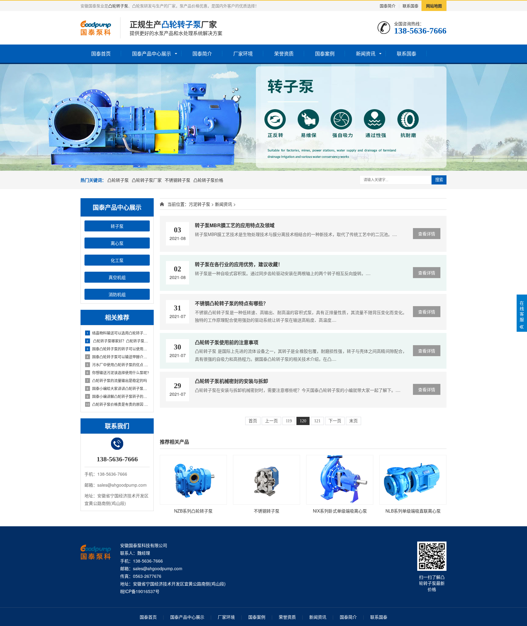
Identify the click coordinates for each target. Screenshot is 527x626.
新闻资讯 (365, 53)
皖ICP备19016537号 (140, 591)
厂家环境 (243, 53)
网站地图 (434, 6)
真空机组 (117, 277)
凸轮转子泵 (118, 6)
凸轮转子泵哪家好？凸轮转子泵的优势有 (118, 340)
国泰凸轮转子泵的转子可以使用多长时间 (118, 348)
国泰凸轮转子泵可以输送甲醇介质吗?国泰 (118, 356)
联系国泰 (410, 6)
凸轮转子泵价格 (208, 180)
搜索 (439, 179)
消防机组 (117, 294)
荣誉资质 (284, 53)
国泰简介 (388, 6)
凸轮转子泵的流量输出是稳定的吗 (117, 380)
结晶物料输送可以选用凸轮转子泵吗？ (118, 332)
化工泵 (117, 260)
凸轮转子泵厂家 (147, 180)
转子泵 (117, 226)
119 (289, 421)
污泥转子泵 (199, 204)
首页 (253, 421)
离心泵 (117, 243)
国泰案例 (325, 53)
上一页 (271, 421)
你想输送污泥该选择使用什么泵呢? (118, 372)
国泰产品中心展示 (151, 53)
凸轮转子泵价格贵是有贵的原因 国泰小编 (118, 404)
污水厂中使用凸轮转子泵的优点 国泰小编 (118, 364)
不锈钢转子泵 (177, 180)
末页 (353, 421)
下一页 (334, 421)
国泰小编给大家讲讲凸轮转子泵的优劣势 (118, 388)
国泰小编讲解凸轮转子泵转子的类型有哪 (118, 396)
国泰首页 (101, 53)
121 (317, 421)
